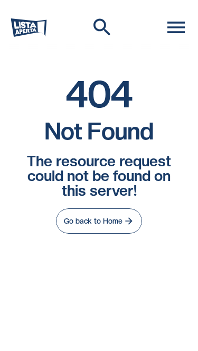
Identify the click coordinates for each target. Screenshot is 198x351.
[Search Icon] (102, 27)
